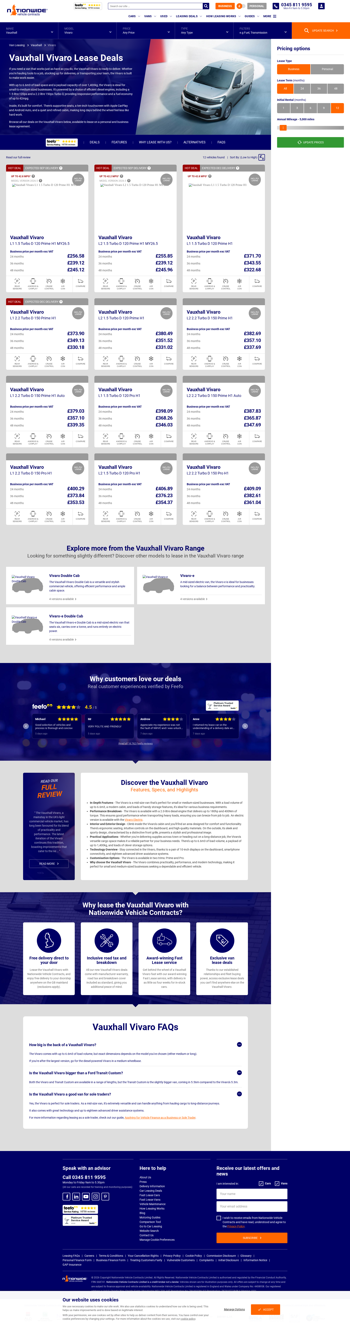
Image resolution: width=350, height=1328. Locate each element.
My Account (321, 6)
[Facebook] (66, 1196)
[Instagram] (95, 1196)
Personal (257, 6)
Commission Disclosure (221, 1255)
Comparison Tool (150, 1222)
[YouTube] (86, 1196)
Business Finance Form (110, 1260)
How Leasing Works (152, 1208)
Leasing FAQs (71, 1255)
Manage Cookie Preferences (157, 1239)
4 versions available (61, 599)
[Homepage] (27, 10)
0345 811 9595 (276, 6)
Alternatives (195, 142)
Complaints (206, 1260)
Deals (95, 142)
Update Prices (313, 142)
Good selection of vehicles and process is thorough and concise (54, 726)
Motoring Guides (150, 1217)
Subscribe (250, 1238)
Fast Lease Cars (150, 1195)
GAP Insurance (72, 1264)
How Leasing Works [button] (221, 16)
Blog (142, 1213)
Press (143, 1181)
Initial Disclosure (228, 1260)
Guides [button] (250, 16)
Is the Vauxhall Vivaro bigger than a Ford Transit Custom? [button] (76, 1073)
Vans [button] (148, 16)
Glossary (246, 1255)
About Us (145, 1177)
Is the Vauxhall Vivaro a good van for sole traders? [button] (70, 1094)
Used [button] (164, 16)
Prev (25, 726)
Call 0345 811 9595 (84, 1177)
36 (319, 88)
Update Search (323, 30)
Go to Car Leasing (151, 1226)
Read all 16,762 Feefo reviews (135, 743)
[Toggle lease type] (241, 6)
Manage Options (234, 1309)
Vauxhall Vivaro (27, 237)
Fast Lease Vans (150, 1199)
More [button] (267, 16)
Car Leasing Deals (151, 1190)
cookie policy (187, 1318)
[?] (60, 168)
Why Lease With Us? (155, 142)
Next (245, 726)
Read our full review (18, 157)
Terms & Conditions (111, 1255)
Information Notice (255, 1260)
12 (337, 108)
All (285, 88)
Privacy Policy (235, 1226)
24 (302, 88)
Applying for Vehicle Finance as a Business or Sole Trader (160, 1117)
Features (119, 142)
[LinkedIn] (76, 1196)
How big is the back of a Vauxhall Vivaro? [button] (62, 1045)
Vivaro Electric (134, 819)
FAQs (221, 142)
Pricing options (293, 48)
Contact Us (147, 1235)
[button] (29, 30)
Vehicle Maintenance (152, 1204)
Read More (47, 863)
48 (335, 88)
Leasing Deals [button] (187, 16)
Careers (89, 1255)
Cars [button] (132, 16)
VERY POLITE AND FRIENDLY (105, 726)
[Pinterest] (105, 1196)
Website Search (149, 1230)
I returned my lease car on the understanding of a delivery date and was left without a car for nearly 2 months (213, 726)
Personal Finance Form (77, 1260)
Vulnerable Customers (181, 1260)
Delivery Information (152, 1186)
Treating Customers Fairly (146, 1260)
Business (225, 6)
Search (206, 6)
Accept (268, 1309)
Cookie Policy (193, 1255)
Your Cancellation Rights (143, 1255)
